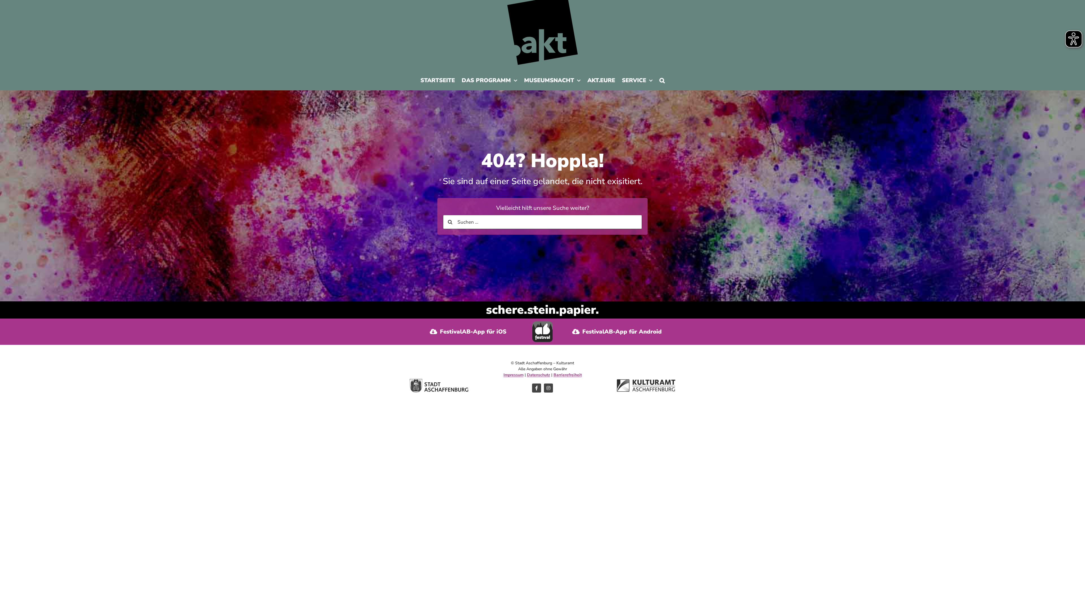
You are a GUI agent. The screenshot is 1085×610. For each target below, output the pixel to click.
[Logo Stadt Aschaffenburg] (439, 381)
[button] (662, 81)
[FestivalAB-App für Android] (616, 332)
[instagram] (548, 388)
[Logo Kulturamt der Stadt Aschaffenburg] (646, 381)
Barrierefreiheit (568, 375)
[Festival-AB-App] (542, 324)
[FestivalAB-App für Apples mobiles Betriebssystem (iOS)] (468, 332)
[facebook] (536, 388)
